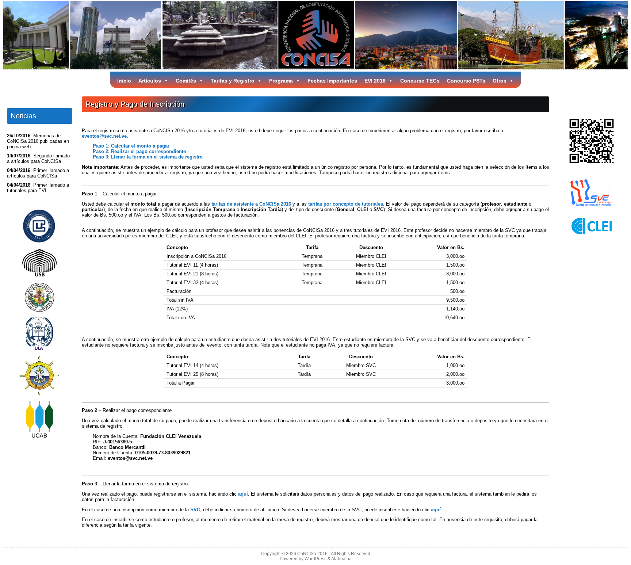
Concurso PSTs (466, 81)
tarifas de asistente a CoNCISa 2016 (251, 204)
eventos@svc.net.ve (104, 136)
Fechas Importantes (332, 81)
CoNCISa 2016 (312, 553)
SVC (195, 509)
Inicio (124, 81)
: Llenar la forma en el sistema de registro (148, 157)
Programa (281, 81)
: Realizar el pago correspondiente (139, 151)
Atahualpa (341, 558)
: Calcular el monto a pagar (131, 146)
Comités (186, 81)
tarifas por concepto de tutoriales (345, 204)
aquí (243, 494)
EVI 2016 (375, 81)
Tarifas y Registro (233, 81)
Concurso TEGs (420, 81)
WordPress (315, 558)
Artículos (149, 81)
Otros (499, 81)
